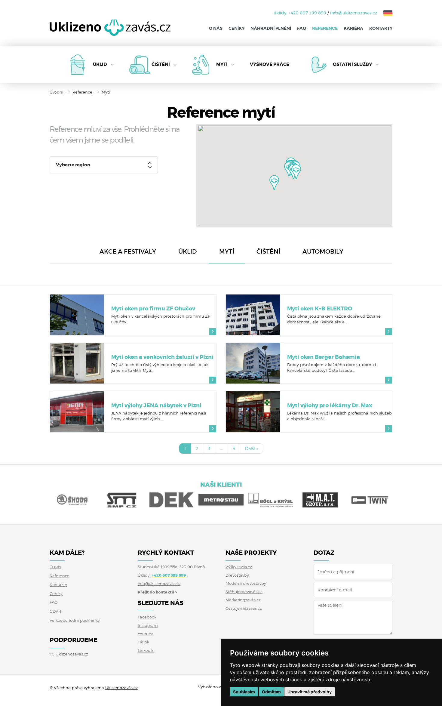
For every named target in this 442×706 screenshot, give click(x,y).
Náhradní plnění (270, 28)
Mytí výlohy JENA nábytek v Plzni (156, 405)
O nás (216, 28)
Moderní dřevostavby (246, 583)
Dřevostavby (237, 575)
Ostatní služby (352, 64)
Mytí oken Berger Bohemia (323, 357)
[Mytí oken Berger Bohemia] (253, 363)
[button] (274, 182)
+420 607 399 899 (307, 13)
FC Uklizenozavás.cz (69, 654)
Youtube (146, 633)
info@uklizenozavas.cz (353, 13)
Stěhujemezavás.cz (244, 591)
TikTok (143, 642)
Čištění (161, 64)
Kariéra (353, 28)
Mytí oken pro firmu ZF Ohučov (153, 308)
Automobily (322, 251)
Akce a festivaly (128, 251)
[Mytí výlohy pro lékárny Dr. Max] (253, 411)
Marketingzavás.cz (243, 599)
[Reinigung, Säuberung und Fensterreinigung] (384, 13)
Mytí (222, 64)
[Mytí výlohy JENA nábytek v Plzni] (77, 411)
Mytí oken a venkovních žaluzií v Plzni (162, 357)
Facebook (147, 617)
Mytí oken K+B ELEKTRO (319, 308)
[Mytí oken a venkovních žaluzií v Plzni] (77, 363)
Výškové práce (269, 64)
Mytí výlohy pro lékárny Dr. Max (329, 405)
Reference (325, 28)
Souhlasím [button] (244, 691)
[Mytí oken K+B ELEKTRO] (253, 314)
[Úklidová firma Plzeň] (110, 32)
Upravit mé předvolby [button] (309, 691)
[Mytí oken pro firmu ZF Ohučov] (77, 314)
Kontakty (380, 28)
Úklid (100, 64)
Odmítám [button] (271, 691)
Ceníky (236, 28)
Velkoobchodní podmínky (75, 620)
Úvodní (56, 92)
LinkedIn (146, 650)
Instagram (148, 625)
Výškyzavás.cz (239, 566)
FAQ (301, 28)
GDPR (55, 611)
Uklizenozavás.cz (121, 687)
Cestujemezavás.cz (244, 608)
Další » (251, 448)
